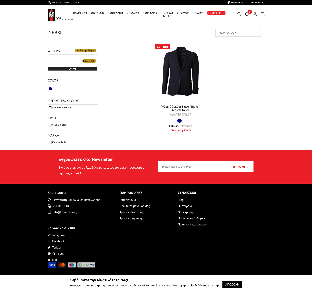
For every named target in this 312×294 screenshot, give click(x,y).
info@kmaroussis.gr (65, 212)
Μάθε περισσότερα (208, 285)
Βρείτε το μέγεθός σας (135, 206)
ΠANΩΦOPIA (150, 13)
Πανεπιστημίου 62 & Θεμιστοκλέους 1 (78, 200)
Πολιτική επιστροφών (192, 224)
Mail (55, 260)
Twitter (56, 247)
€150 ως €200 (59, 125)
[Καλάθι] (262, 14)
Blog (181, 200)
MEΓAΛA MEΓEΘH (168, 14)
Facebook (58, 241)
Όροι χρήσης (186, 212)
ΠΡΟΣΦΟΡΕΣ (216, 13)
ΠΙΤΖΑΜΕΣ (198, 13)
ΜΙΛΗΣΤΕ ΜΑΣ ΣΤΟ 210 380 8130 (247, 2)
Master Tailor (59, 142)
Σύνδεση (254, 13)
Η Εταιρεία (185, 206)
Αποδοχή (232, 284)
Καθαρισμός (89, 61)
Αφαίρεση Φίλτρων (86, 50)
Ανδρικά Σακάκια (61, 107)
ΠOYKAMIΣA (80, 13)
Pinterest (58, 253)
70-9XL (55, 32)
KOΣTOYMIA (97, 13)
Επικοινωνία (128, 200)
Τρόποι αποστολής (132, 212)
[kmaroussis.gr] (60, 16)
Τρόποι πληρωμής (132, 218)
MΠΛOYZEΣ (133, 13)
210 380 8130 (61, 206)
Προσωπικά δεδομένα (192, 218)
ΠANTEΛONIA (115, 13)
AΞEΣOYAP (182, 13)
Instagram (58, 235)
